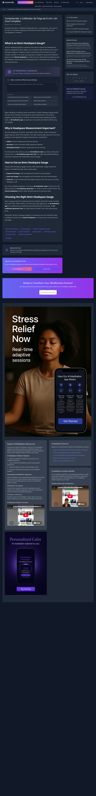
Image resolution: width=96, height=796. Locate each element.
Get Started (89, 2)
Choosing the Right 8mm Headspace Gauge (79, 32)
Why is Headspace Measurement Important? (76, 25)
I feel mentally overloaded (40, 104)
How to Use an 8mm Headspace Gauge (78, 29)
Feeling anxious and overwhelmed (42, 97)
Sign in (81, 2)
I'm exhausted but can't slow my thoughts (18, 97)
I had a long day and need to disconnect (18, 100)
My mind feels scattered (40, 100)
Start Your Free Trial (48, 292)
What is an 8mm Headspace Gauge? (77, 21)
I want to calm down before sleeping (17, 104)
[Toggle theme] (77, 2)
